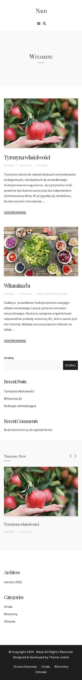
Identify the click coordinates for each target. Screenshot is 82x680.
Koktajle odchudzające (20, 406)
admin (10, 165)
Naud (41, 11)
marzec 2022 (13, 582)
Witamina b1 (17, 285)
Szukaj (9, 358)
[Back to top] (78, 676)
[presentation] (70, 456)
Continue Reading (15, 212)
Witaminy (42, 165)
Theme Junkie (59, 657)
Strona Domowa (25, 666)
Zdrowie (62, 293)
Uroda (41, 293)
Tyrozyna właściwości (27, 157)
